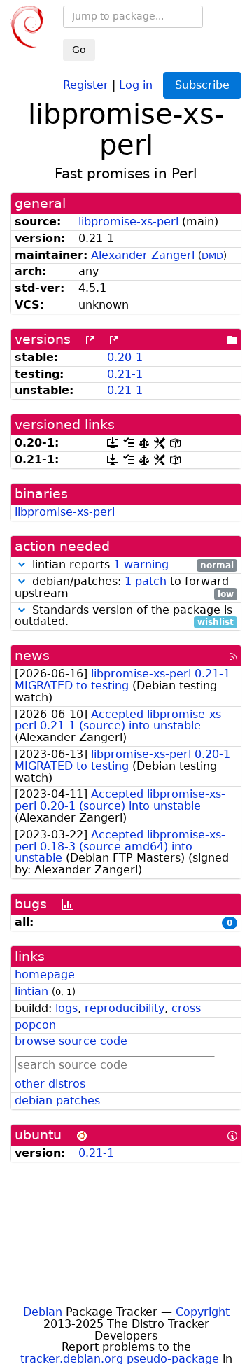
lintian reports (131, 565)
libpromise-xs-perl (128, 221)
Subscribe (202, 85)
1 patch (146, 581)
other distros (50, 1083)
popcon (35, 1025)
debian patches (57, 1100)
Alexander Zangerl (143, 255)
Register (85, 84)
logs (66, 1008)
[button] (21, 564)
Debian (42, 1312)
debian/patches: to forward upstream (124, 588)
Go (79, 49)
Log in (136, 84)
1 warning (141, 564)
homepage (45, 974)
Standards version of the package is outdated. (124, 616)
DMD (212, 256)
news (32, 655)
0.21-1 (125, 374)
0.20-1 (125, 357)
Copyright (203, 1312)
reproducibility (124, 1008)
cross (186, 1008)
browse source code (71, 1041)
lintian (31, 991)
